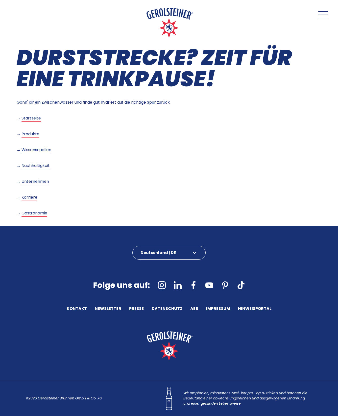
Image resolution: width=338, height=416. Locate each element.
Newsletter (108, 309)
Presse (136, 309)
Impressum (218, 309)
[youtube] (209, 285)
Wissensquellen (36, 150)
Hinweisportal (254, 309)
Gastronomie (34, 213)
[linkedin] (178, 285)
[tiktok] (241, 285)
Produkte (30, 134)
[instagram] (162, 285)
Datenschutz (167, 309)
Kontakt (77, 309)
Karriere (29, 197)
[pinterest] (225, 285)
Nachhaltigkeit (36, 165)
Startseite (31, 118)
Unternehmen (35, 181)
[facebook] (193, 285)
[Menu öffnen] (323, 15)
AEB (194, 309)
